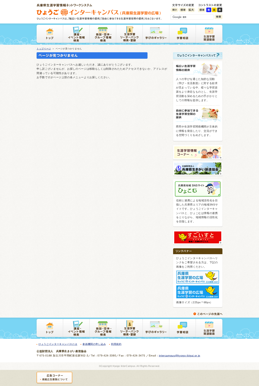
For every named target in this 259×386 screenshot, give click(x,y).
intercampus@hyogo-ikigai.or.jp (179, 355)
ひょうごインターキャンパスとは (57, 344)
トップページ (44, 48)
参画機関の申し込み (94, 344)
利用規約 (116, 344)
